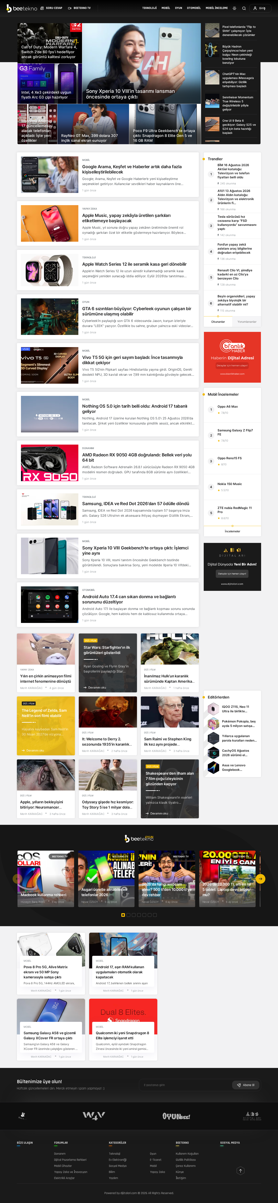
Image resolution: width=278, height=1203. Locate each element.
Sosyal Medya (118, 1166)
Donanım (88, 448)
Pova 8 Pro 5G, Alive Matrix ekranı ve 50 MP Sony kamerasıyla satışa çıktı (46, 972)
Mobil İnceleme (217, 8)
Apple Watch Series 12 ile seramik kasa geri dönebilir (134, 264)
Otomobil (194, 8)
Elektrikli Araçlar (64, 1178)
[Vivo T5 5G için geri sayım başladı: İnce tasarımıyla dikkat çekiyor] (49, 365)
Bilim (112, 1172)
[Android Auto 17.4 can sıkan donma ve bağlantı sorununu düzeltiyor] (49, 604)
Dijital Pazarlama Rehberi (70, 1160)
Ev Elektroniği (118, 1160)
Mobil (166, 8)
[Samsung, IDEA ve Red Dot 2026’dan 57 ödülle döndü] (49, 509)
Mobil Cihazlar (63, 1166)
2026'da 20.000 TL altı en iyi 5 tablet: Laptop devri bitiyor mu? (226, 889)
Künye (180, 1172)
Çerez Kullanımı (186, 1166)
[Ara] (244, 8)
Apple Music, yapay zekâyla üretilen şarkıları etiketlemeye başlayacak (126, 218)
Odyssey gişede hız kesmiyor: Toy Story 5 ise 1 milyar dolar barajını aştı (108, 807)
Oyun (178, 8)
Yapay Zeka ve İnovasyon (70, 1172)
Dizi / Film (90, 640)
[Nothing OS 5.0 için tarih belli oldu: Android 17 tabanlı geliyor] (49, 414)
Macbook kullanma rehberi (43, 895)
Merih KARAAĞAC (31, 688)
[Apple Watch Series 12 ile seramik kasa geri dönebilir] (49, 270)
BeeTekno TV (60, 856)
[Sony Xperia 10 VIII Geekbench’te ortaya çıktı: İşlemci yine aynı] (49, 556)
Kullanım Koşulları (187, 1154)
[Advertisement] (232, 658)
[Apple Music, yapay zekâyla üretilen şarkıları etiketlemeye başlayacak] (49, 223)
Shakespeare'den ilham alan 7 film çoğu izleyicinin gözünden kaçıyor (170, 778)
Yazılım (113, 1178)
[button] (260, 879)
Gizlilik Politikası (186, 1160)
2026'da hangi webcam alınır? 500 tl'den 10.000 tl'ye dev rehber (167, 889)
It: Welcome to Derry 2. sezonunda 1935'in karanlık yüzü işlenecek (105, 744)
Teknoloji (149, 8)
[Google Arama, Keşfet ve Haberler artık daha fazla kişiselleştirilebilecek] (49, 174)
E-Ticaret (156, 1160)
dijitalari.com (128, 1193)
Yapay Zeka (89, 208)
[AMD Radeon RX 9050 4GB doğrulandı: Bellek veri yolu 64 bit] (49, 463)
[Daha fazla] (234, 8)
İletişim (181, 1178)
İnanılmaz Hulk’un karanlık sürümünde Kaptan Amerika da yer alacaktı (168, 681)
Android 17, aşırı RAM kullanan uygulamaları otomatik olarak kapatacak (120, 972)
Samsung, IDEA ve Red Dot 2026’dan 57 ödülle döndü (135, 503)
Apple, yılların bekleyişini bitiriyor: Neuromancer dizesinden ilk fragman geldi (44, 807)
